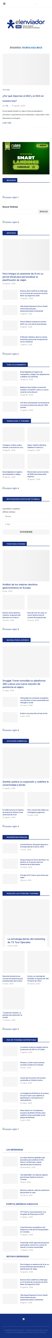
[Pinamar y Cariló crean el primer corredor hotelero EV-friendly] (10, 1066)
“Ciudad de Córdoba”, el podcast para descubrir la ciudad (12, 1015)
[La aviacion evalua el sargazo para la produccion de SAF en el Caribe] (10, 1051)
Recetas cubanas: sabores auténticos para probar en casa (34, 1191)
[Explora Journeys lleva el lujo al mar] (10, 717)
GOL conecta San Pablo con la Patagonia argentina (38, 811)
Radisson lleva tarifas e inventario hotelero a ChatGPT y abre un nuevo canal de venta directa (34, 389)
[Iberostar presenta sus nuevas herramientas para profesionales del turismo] (14, 962)
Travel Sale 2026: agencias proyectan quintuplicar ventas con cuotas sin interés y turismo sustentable (34, 1245)
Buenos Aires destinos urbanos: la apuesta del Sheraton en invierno (12, 615)
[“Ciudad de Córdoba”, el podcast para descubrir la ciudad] (14, 998)
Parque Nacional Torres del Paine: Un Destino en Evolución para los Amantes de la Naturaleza (34, 862)
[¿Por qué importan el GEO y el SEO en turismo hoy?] (26, 69)
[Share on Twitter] (24, 128)
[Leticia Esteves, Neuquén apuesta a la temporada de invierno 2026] (10, 848)
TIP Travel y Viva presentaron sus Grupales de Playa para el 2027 (33, 1213)
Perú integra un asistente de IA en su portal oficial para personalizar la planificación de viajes (23, 276)
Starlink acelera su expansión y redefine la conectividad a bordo (26, 783)
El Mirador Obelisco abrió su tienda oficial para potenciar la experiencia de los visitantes (33, 339)
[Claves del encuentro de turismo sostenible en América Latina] (10, 1082)
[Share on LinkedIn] (27, 128)
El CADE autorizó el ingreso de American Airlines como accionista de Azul (13, 812)
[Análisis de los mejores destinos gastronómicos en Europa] (26, 565)
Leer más (7, 122)
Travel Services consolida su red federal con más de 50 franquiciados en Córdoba (34, 1229)
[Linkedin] (41, 3)
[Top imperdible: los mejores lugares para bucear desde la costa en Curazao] (10, 1179)
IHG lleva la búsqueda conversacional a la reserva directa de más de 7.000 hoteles (34, 405)
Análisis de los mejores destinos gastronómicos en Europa (20, 586)
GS (7, 106)
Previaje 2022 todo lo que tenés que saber (34, 876)
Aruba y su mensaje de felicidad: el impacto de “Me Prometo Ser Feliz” (38, 978)
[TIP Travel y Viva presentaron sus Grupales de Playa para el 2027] (10, 1216)
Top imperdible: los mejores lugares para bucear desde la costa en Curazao (34, 1177)
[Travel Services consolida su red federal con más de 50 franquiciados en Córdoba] (10, 1231)
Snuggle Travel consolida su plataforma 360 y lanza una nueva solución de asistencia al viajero (24, 683)
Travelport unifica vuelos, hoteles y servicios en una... (13, 446)
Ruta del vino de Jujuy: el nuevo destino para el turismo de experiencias (37, 615)
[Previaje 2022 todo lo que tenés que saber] (10, 879)
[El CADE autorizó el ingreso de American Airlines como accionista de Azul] (14, 799)
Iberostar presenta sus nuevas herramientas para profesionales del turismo (13, 978)
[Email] (44, 3)
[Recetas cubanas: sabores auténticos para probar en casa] (10, 1194)
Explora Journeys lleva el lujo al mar (33, 713)
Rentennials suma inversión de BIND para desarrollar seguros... (38, 474)
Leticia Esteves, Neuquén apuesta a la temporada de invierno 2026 (34, 845)
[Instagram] (38, 3)
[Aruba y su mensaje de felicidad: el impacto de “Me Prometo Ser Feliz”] (38, 962)
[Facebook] (32, 3)
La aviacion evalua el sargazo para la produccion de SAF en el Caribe (34, 1048)
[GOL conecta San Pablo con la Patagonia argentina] (38, 799)
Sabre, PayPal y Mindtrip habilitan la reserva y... (36, 446)
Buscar (44, 211)
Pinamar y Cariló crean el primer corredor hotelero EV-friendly (32, 1063)
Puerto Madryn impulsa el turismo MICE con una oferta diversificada (33, 323)
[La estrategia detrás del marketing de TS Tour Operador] (26, 923)
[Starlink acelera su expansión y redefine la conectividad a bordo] (26, 763)
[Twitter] (36, 3)
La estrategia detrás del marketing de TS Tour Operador (26, 940)
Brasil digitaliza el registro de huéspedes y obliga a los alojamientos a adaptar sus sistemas (34, 374)
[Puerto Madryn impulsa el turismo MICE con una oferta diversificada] (10, 325)
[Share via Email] (30, 128)
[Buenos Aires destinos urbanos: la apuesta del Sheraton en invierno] (14, 602)
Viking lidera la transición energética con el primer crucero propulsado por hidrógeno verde (34, 700)
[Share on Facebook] (22, 128)
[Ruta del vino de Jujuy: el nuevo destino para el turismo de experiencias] (38, 602)
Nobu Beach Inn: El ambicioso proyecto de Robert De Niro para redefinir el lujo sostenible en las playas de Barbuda (32, 1113)
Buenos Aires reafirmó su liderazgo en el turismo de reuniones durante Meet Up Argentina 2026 (34, 293)
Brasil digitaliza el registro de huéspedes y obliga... (12, 473)
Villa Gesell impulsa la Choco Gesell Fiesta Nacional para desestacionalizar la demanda (33, 308)
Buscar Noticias (10, 207)
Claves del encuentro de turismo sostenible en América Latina (33, 1079)
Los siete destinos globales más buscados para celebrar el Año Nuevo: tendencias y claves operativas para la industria (32, 1161)
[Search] (47, 3)
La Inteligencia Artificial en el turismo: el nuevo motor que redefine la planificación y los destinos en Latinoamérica (34, 1096)
